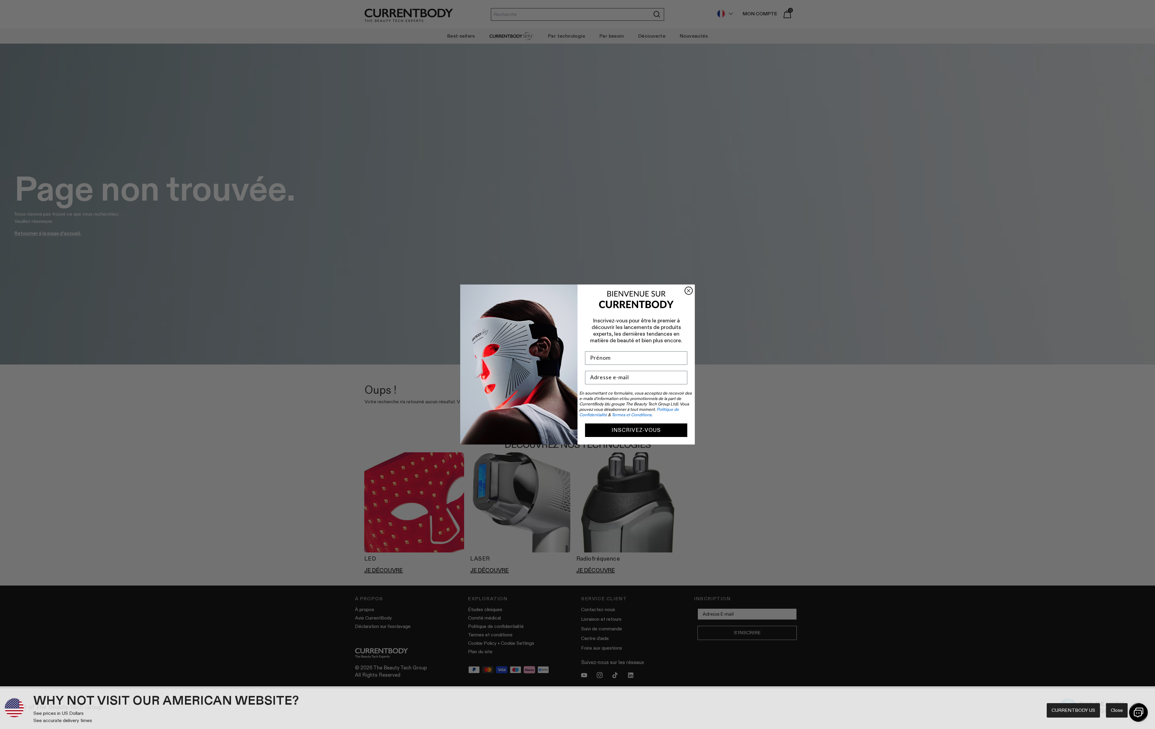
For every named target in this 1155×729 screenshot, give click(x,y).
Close (1117, 710)
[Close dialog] (688, 290)
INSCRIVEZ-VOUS (636, 430)
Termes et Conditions (631, 414)
